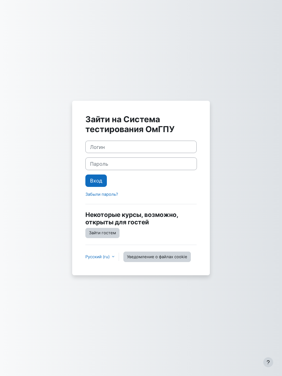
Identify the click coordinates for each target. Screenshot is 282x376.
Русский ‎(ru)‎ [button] (98, 256)
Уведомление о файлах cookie (157, 256)
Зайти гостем (102, 232)
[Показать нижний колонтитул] (268, 362)
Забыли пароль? (101, 194)
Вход (96, 181)
